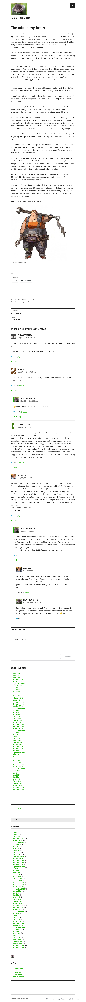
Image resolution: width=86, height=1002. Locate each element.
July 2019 (16, 712)
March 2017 (17, 761)
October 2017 (18, 751)
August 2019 (17, 710)
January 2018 (17, 745)
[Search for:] (43, 820)
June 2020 (16, 690)
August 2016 (17, 771)
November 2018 (18, 726)
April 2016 (16, 779)
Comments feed (18, 975)
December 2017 (18, 747)
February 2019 (18, 720)
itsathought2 (34, 300)
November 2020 (19, 680)
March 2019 (17, 718)
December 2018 (18, 724)
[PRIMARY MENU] (72, 5)
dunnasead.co (25, 424)
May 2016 (16, 777)
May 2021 (16, 676)
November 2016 (18, 765)
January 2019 (17, 722)
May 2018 (16, 736)
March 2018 (17, 741)
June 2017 (16, 755)
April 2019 (16, 716)
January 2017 (17, 763)
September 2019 (19, 708)
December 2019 (18, 702)
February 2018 (18, 743)
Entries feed (17, 973)
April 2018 (16, 739)
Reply (16, 361)
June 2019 (16, 714)
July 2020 (16, 688)
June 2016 (16, 775)
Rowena (22, 475)
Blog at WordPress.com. (19, 998)
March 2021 (17, 678)
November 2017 (18, 749)
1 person (21, 357)
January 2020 (18, 700)
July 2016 (16, 773)
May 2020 (16, 692)
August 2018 (17, 732)
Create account (18, 969)
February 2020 (18, 698)
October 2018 (18, 728)
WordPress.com (18, 977)
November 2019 (18, 704)
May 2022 (16, 674)
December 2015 (18, 787)
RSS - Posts (17, 808)
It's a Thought (20, 17)
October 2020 (18, 682)
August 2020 (17, 686)
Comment (67, 656)
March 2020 (17, 696)
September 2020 (19, 684)
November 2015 (18, 789)
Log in (15, 971)
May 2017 (16, 757)
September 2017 (19, 753)
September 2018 (19, 730)
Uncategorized (23, 302)
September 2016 (19, 769)
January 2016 (17, 785)
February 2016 (18, 783)
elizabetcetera (25, 335)
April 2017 (16, 759)
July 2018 (16, 734)
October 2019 (18, 706)
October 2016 (18, 767)
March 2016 (17, 781)
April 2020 (16, 694)
